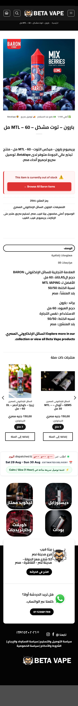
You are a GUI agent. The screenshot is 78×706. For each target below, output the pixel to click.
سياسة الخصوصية (28, 645)
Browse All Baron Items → (39, 186)
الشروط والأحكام (51, 645)
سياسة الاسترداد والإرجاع (23, 641)
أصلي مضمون (56, 213)
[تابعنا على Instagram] (48, 634)
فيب (32, 217)
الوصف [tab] (68, 248)
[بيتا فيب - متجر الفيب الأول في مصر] (44, 13)
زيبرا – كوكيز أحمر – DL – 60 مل (20, 407)
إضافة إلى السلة (58, 436)
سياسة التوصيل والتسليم (56, 641)
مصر (33, 213)
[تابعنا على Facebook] (53, 634)
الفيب (25, 217)
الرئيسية (55, 23)
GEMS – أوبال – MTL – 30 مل (58, 407)
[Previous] (74, 406)
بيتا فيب (41, 213)
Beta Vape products (60, 339)
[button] (71, 13)
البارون (48, 206)
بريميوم (41, 217)
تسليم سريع (22, 213)
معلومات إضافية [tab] (61, 255)
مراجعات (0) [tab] (65, 262)
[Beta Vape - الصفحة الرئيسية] (47, 660)
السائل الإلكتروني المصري (28, 206)
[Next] (3, 406)
